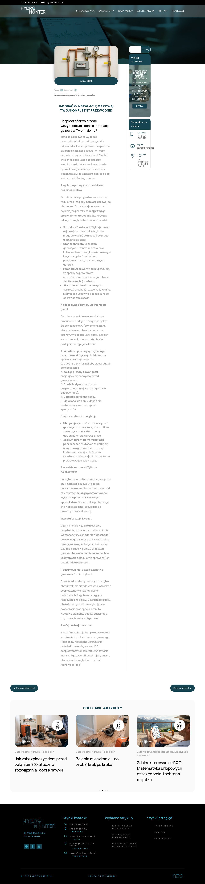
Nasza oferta (106, 11)
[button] (183, 750)
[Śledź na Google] (26, 846)
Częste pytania (145, 11)
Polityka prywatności (102, 876)
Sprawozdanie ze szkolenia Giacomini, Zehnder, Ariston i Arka (139, 75)
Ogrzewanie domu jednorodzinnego (125, 845)
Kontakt (163, 11)
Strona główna (85, 11)
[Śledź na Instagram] (39, 846)
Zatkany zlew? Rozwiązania (122, 827)
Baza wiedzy (125, 11)
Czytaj (139, 106)
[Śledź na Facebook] (32, 846)
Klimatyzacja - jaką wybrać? (122, 836)
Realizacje (178, 11)
